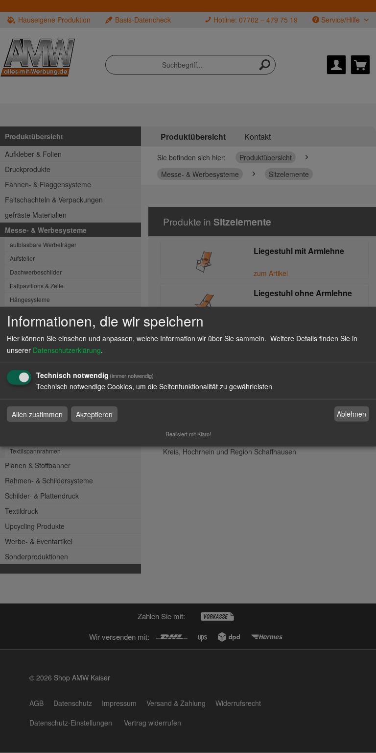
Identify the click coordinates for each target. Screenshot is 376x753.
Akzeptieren (94, 414)
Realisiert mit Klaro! (188, 433)
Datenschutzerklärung (67, 349)
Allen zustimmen (37, 414)
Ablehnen (351, 414)
